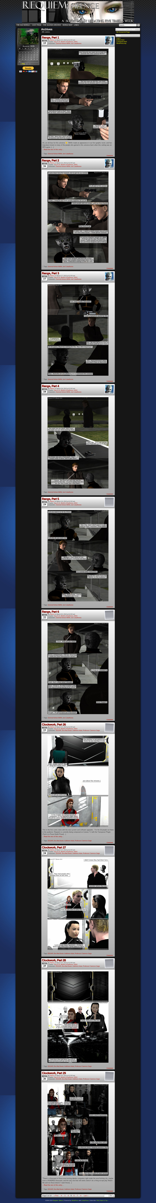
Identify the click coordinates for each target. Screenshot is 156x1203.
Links (76, 25)
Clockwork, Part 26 (54, 724)
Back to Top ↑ (104, 1200)
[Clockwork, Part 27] (78, 949)
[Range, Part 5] (78, 601)
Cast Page (36, 25)
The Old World (23, 25)
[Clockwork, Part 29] (78, 1175)
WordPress (75, 1200)
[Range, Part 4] (78, 488)
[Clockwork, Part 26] (78, 826)
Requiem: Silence (81, 13)
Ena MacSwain (67, 730)
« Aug (23, 64)
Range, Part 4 (50, 386)
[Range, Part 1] (78, 139)
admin (52, 40)
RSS (98, 1200)
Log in (118, 38)
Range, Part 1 (50, 37)
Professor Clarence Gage (91, 730)
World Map (67, 25)
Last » (86, 1196)
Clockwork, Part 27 (54, 847)
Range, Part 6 (50, 611)
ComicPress (85, 1200)
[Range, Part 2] (78, 262)
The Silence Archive (52, 25)
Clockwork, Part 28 (54, 960)
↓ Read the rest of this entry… (53, 149)
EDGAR (58, 730)
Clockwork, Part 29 (54, 1073)
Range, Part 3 (50, 273)
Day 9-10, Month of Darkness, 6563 (65, 42)
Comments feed (121, 41)
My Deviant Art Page (123, 32)
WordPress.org (121, 43)
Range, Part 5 (50, 498)
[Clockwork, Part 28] (78, 1062)
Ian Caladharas (76, 43)
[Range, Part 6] (78, 713)
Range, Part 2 (50, 160)
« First (56, 1196)
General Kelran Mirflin (63, 43)
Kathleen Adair (77, 730)
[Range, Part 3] (78, 375)
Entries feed (120, 40)
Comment (110, 155)
